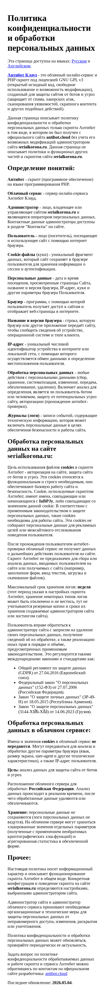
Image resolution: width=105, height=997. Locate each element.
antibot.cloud (56, 973)
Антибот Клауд (22, 75)
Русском (79, 61)
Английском (19, 66)
